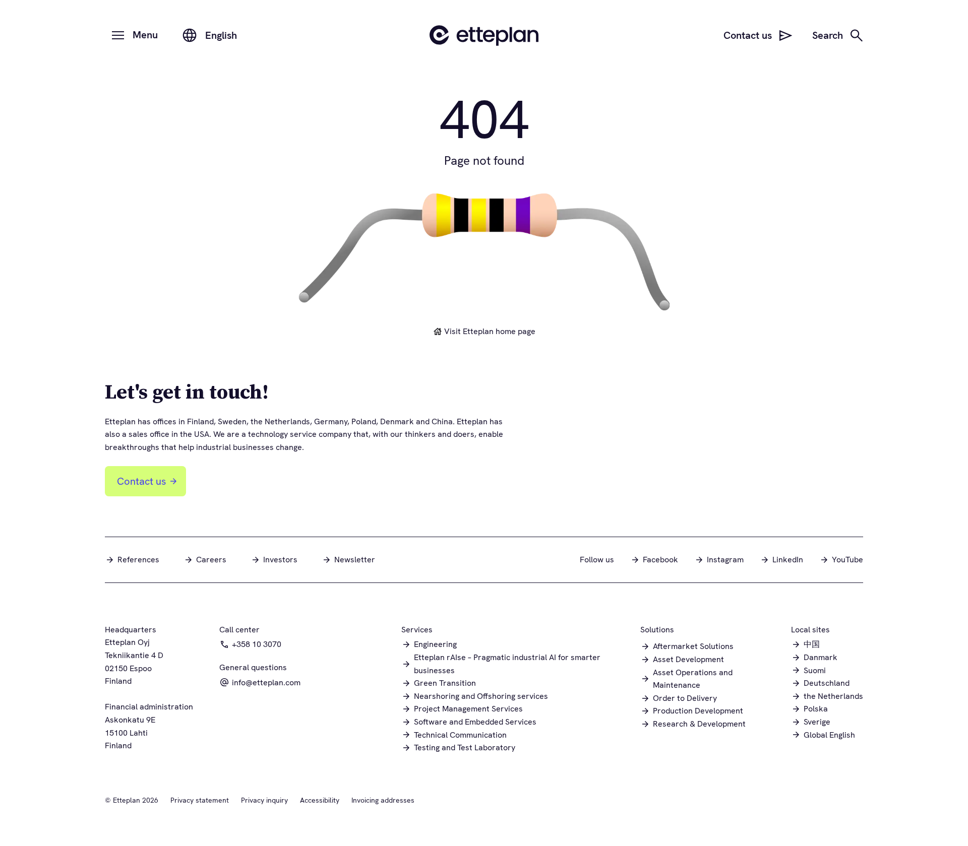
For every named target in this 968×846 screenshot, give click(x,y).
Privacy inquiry (264, 800)
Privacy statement (199, 800)
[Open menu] (118, 35)
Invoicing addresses (382, 800)
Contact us (141, 481)
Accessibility (319, 800)
